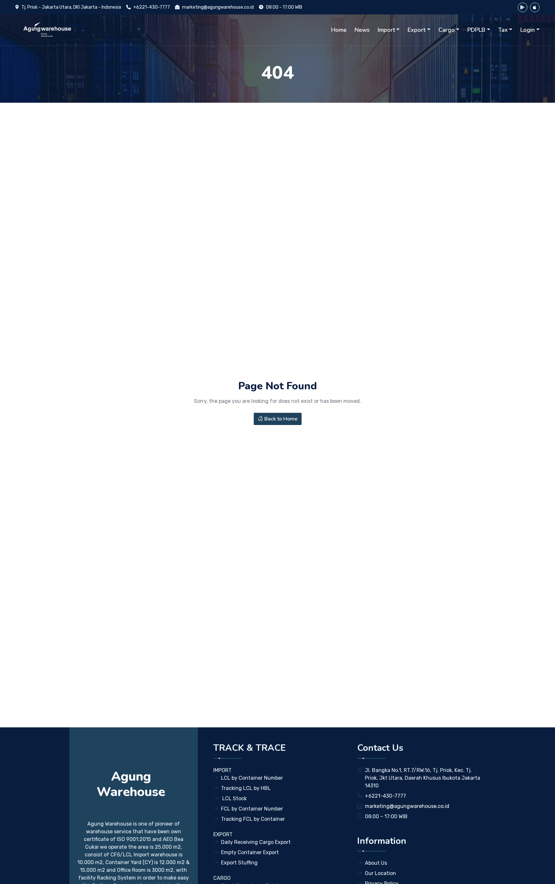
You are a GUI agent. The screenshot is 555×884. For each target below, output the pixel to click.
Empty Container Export (250, 852)
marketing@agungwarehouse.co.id (218, 7)
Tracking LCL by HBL (246, 788)
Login (527, 30)
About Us (376, 863)
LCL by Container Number (252, 778)
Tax (503, 30)
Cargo (446, 30)
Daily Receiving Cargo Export (256, 842)
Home (339, 30)
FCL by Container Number (252, 809)
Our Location (380, 873)
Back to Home (280, 418)
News (362, 30)
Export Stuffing (239, 863)
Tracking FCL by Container (253, 819)
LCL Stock (234, 798)
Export (417, 30)
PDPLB (476, 30)
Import (386, 30)
